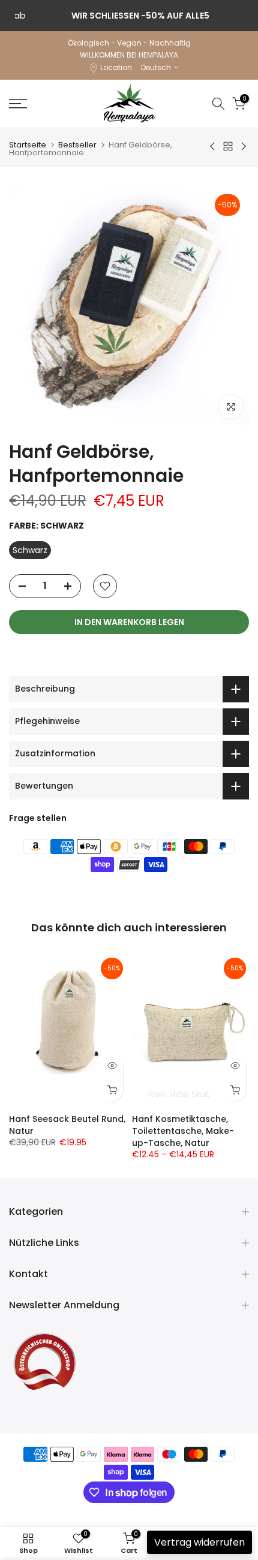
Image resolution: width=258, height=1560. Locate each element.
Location (116, 67)
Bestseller (77, 145)
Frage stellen (38, 818)
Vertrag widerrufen (199, 1542)
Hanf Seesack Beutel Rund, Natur (67, 1125)
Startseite (27, 145)
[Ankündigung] (129, 15)
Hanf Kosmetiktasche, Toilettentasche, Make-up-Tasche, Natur (183, 1131)
